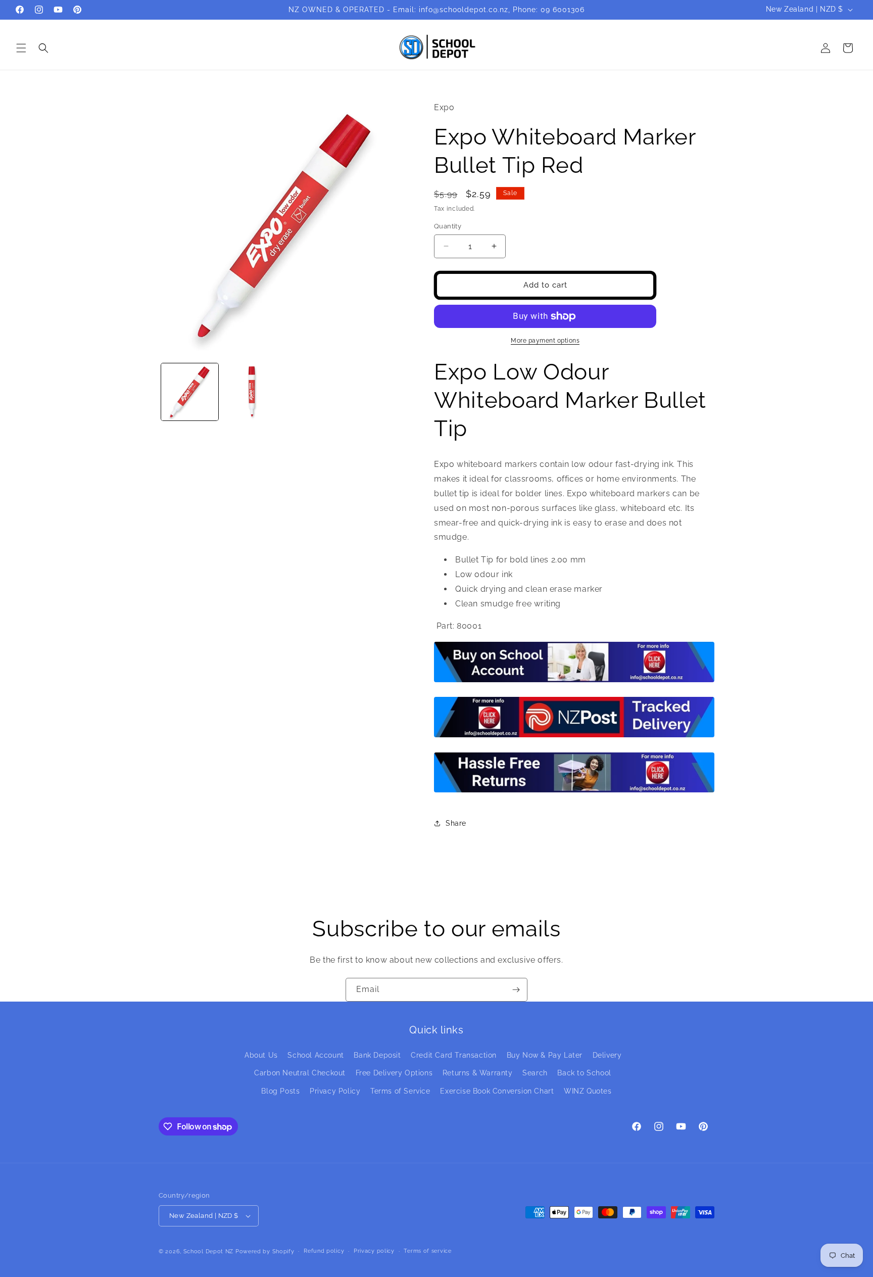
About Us (261, 1055)
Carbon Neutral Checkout (300, 1073)
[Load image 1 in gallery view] (189, 391)
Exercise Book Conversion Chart (497, 1091)
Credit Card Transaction (454, 1055)
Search (535, 1073)
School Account (315, 1055)
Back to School (584, 1073)
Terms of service (427, 1251)
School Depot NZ (208, 1251)
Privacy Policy (335, 1091)
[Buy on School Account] (574, 681)
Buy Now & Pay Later (545, 1055)
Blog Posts (280, 1091)
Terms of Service (400, 1091)
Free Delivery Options (394, 1073)
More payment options (545, 340)
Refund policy (324, 1251)
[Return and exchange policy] (574, 791)
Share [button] (456, 823)
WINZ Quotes (588, 1091)
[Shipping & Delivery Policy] (574, 736)
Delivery (607, 1055)
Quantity (447, 226)
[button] (21, 48)
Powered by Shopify (265, 1251)
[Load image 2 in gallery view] (251, 391)
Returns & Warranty (478, 1073)
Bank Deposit (377, 1055)
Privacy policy (374, 1251)
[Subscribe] (516, 990)
